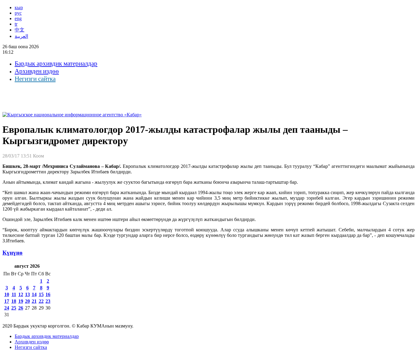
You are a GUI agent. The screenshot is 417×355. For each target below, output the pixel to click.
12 (20, 294)
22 (41, 301)
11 (14, 294)
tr (16, 24)
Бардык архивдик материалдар (56, 63)
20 (27, 301)
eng (18, 18)
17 (6, 301)
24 (6, 307)
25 (13, 307)
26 (20, 307)
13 (27, 294)
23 (47, 301)
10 (6, 294)
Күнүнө (12, 252)
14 (34, 294)
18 (13, 301)
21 (34, 301)
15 (41, 294)
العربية (21, 36)
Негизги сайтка (35, 78)
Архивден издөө (37, 71)
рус (18, 13)
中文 (19, 29)
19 (20, 301)
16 (47, 294)
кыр (19, 7)
